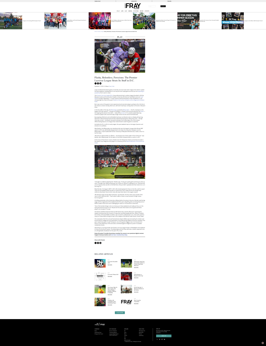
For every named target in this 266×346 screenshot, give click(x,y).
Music (141, 11)
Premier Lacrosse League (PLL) (105, 95)
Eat (126, 11)
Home (96, 31)
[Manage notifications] (263, 343)
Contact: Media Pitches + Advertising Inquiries (114, 334)
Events (147, 11)
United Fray (141, 335)
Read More (110, 264)
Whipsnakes (126, 110)
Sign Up (164, 336)
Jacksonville (141, 332)
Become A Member (113, 330)
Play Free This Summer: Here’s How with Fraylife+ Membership (209, 21)
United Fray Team (98, 332)
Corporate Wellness (113, 332)
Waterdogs (114, 110)
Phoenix (140, 333)
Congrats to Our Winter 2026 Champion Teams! (253, 20)
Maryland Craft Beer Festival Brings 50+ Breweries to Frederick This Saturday (166, 21)
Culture (136, 11)
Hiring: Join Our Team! (99, 333)
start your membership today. (119, 235)
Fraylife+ (169, 1)
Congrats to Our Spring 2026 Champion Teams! (32, 20)
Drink (130, 11)
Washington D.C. (142, 330)
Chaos (142, 111)
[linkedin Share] (100, 83)
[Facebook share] (98, 83)
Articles (99, 31)
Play (118, 11)
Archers (123, 113)
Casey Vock (111, 86)
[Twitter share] (96, 83)
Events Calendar (127, 340)
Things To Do (97, 1)
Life (122, 11)
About (96, 330)
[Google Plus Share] (160, 339)
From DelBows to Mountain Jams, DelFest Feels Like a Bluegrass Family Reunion (121, 21)
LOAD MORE (120, 312)
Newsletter (134, 1)
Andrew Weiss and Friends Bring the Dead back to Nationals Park (76, 21)
